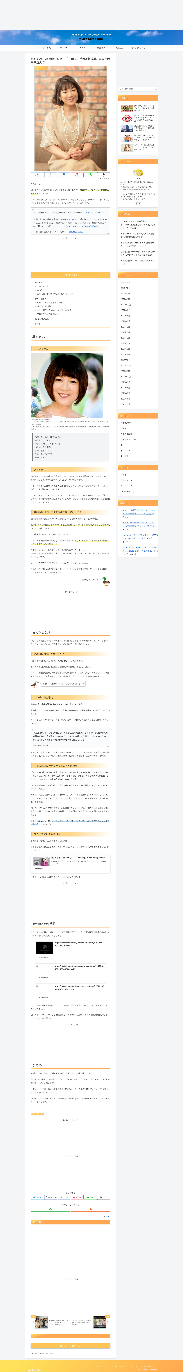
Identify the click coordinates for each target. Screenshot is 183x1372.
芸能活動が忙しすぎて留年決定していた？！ (56, 294)
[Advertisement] (63, 15)
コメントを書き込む (70, 1346)
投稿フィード (126, 480)
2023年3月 (125, 288)
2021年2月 (125, 354)
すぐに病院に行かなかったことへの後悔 (54, 310)
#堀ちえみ (69, 219)
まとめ (37, 324)
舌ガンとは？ (40, 299)
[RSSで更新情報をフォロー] (90, 1209)
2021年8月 (125, 327)
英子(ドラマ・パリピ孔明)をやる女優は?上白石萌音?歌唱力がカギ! (138, 235)
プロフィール (43, 286)
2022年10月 (126, 305)
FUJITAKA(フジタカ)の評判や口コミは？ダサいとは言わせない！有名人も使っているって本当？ (138, 224)
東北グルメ (125, 451)
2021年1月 (125, 360)
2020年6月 (125, 399)
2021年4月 (125, 343)
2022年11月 (126, 299)
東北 (122, 445)
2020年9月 (125, 382)
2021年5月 (125, 338)
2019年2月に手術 (44, 306)
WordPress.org (127, 491)
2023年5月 (125, 282)
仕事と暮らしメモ (38, 1114)
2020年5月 (125, 404)
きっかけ (41, 290)
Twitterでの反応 (42, 319)
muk (138, 178)
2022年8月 (125, 316)
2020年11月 (126, 371)
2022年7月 (125, 321)
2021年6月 (125, 332)
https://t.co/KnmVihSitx (93, 212)
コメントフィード (128, 486)
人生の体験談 (126, 434)
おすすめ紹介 (126, 423)
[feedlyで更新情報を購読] (50, 1209)
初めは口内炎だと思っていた (49, 302)
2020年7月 (125, 393)
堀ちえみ (38, 282)
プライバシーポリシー (102, 1366)
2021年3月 (125, 349)
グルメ (123, 428)
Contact (115, 1366)
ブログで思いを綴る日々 (47, 314)
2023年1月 (125, 294)
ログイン (124, 475)
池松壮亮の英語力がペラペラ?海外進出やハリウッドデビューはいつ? (137, 244)
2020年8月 (125, 388)
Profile (122, 1366)
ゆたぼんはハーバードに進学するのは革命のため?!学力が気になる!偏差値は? (138, 253)
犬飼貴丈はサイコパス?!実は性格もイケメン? (138, 262)
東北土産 (124, 456)
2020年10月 (126, 377)
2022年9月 (125, 310)
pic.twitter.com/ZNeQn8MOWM (83, 226)
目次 (68, 275)
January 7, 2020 (76, 232)
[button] (156, 89)
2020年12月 (126, 366)
